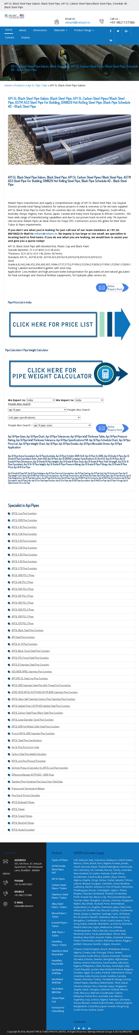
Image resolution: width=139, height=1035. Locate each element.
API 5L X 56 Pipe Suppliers (24, 547)
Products (19, 85)
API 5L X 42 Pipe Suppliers (24, 527)
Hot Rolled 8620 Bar (57, 990)
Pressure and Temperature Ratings (28, 788)
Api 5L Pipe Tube (37, 85)
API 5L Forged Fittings (22, 815)
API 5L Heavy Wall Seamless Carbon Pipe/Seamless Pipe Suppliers (43, 698)
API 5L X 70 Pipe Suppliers (24, 568)
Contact (9, 37)
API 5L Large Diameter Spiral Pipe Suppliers (33, 719)
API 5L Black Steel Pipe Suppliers (27, 630)
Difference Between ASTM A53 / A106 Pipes (33, 774)
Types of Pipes (60, 860)
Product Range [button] (83, 30)
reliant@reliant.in (77, 22)
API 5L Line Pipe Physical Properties (29, 760)
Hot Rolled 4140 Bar (57, 971)
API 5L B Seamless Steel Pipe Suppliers (30, 664)
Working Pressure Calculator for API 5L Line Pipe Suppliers (40, 767)
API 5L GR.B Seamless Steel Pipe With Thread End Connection (41, 685)
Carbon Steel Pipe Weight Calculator (29, 754)
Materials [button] (60, 30)
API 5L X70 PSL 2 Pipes (22, 623)
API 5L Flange (18, 809)
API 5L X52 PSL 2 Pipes (22, 595)
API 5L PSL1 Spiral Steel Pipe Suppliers (30, 657)
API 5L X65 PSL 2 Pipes (22, 616)
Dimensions (40, 30)
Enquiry (25, 37)
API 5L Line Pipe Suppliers (24, 513)
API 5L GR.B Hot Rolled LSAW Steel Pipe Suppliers (35, 726)
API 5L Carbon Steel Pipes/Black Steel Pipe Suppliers (37, 712)
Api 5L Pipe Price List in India (25, 747)
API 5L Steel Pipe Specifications (27, 740)
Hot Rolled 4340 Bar (57, 981)
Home (8, 29)
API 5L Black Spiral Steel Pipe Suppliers (31, 650)
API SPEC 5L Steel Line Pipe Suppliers (30, 678)
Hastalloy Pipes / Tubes (59, 943)
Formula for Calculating (58, 1009)
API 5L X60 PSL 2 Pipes (23, 609)
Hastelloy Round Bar (57, 962)
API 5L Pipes (58, 878)
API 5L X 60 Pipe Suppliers (24, 554)
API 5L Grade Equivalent (23, 829)
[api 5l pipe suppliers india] (110, 31)
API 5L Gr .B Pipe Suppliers (24, 643)
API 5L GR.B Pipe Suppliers (24, 520)
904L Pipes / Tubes (58, 933)
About (22, 30)
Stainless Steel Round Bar (60, 952)
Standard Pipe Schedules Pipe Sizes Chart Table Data (37, 781)
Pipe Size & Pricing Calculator (26, 795)
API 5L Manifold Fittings (23, 822)
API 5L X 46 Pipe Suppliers (24, 533)
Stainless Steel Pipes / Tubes (60, 896)
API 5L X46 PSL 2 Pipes (22, 588)
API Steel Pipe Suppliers (23, 637)
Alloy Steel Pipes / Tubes (59, 905)
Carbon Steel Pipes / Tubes (59, 886)
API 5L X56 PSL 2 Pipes (22, 602)
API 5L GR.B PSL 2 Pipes (23, 575)
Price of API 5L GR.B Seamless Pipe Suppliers (33, 733)
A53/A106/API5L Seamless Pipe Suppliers (32, 671)
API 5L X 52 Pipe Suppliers (24, 540)
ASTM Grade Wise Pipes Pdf (59, 869)
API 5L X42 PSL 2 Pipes (22, 582)
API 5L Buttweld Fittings (23, 802)
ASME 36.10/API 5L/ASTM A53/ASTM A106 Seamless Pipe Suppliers (45, 692)
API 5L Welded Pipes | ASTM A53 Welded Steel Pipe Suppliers (41, 705)
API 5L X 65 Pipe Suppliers (24, 561)
